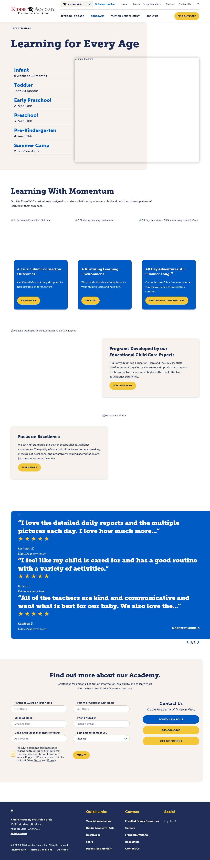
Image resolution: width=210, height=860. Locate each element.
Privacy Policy (18, 849)
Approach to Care (72, 16)
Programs (97, 16)
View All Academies (98, 821)
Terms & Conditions (41, 849)
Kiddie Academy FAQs (100, 828)
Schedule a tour (171, 719)
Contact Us (185, 4)
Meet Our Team (122, 385)
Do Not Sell (63, 849)
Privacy (51, 760)
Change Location (106, 4)
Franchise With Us (136, 834)
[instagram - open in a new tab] (175, 821)
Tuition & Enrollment (125, 16)
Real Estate (132, 841)
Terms (37, 760)
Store (89, 841)
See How (90, 300)
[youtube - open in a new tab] (164, 821)
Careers (170, 4)
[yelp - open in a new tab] (171, 821)
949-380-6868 (171, 730)
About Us (152, 16)
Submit (81, 755)
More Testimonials (186, 628)
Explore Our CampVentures (166, 300)
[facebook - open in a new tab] (167, 821)
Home (124, 4)
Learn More (28, 300)
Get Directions (171, 741)
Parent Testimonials (99, 848)
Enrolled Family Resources (147, 4)
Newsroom (93, 834)
